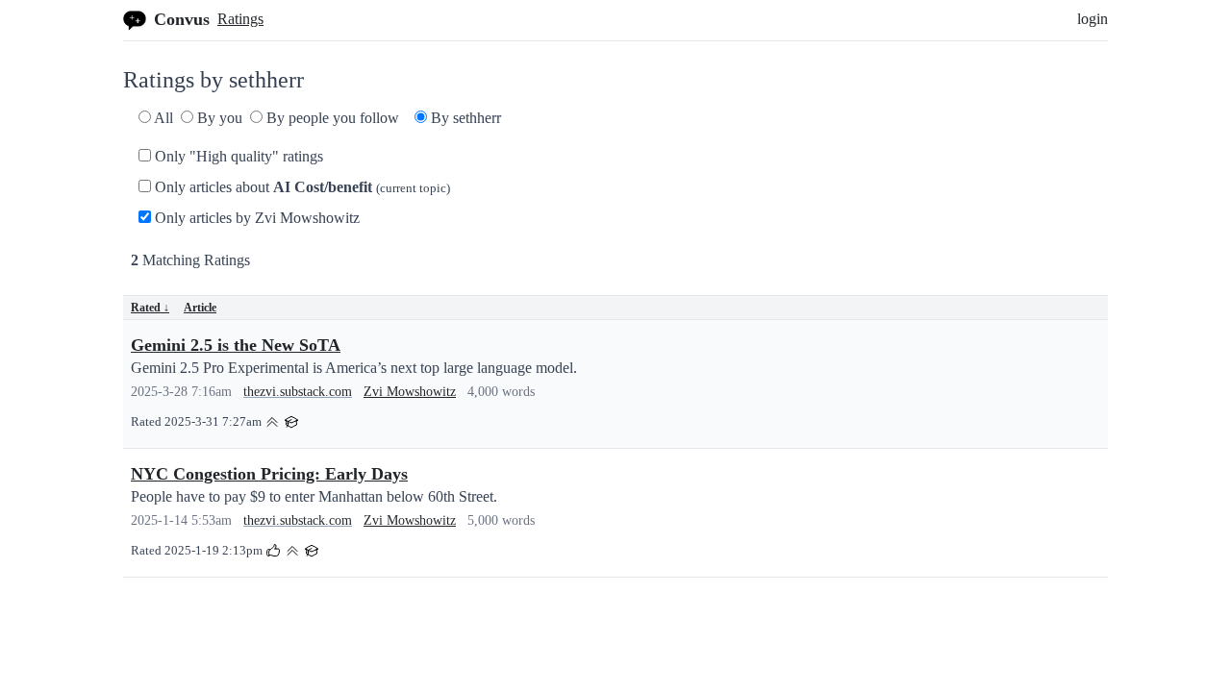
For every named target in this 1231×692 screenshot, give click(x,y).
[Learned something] (291, 420)
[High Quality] (272, 420)
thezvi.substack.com (297, 391)
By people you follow (331, 118)
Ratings (240, 19)
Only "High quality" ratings (237, 156)
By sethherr (464, 118)
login (1092, 19)
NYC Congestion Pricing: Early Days (269, 473)
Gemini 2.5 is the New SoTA (235, 345)
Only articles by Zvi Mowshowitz (255, 218)
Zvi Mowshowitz (410, 391)
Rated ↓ (150, 307)
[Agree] (273, 549)
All (162, 118)
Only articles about (300, 187)
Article (200, 307)
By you (217, 118)
